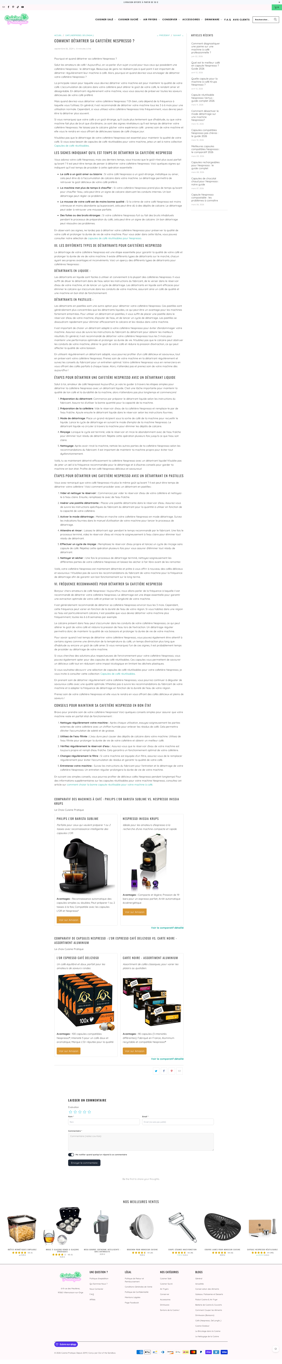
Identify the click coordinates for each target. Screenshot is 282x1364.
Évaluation (73, 1107)
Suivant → (178, 35)
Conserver (164, 1294)
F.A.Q (92, 1294)
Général (198, 1278)
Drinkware (164, 1305)
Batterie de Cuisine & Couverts (208, 1305)
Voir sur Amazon (68, 919)
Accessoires (165, 1299)
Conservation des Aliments (207, 1289)
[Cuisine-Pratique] (16, 19)
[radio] (70, 1112)
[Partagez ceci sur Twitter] (156, 1071)
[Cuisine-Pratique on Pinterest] (13, 7)
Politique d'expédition (99, 1278)
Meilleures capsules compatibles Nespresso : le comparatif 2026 (205, 149)
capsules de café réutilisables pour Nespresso (114, 238)
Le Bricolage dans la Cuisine (207, 1331)
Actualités (199, 1284)
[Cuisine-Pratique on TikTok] (17, 7)
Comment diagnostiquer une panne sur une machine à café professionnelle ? (205, 48)
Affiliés (92, 1299)
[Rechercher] (275, 19)
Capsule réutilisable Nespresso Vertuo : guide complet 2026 (202, 97)
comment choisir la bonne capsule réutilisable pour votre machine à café (109, 784)
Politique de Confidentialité (136, 1292)
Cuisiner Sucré (166, 1284)
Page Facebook (132, 1302)
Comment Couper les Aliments (208, 1310)
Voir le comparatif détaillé (167, 927)
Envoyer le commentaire (84, 1162)
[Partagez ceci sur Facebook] (164, 1071)
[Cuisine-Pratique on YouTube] (22, 7)
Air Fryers (164, 1289)
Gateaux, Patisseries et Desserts (209, 1294)
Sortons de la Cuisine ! (169, 1310)
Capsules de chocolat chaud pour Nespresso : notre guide (205, 181)
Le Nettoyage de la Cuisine (207, 1336)
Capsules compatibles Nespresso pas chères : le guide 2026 (204, 133)
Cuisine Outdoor (202, 1326)
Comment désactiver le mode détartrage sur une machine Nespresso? (205, 115)
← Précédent (163, 35)
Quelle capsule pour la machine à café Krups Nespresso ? (204, 81)
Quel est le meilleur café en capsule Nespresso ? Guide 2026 (205, 65)
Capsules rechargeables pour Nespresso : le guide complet (205, 165)
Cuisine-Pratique (68, 1353)
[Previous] (8, 1232)
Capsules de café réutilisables (71, 145)
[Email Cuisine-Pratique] (3, 7)
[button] (105, 20)
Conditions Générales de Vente (138, 1287)
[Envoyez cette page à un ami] (179, 1071)
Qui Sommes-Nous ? (98, 1284)
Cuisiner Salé (165, 1278)
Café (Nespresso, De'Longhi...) (208, 1320)
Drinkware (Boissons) (204, 1315)
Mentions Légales (132, 1297)
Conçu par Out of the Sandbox (101, 1353)
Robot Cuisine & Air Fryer (206, 1299)
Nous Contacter (96, 1289)
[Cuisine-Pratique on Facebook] (8, 7)
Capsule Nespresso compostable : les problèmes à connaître (204, 197)
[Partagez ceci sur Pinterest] (172, 1071)
